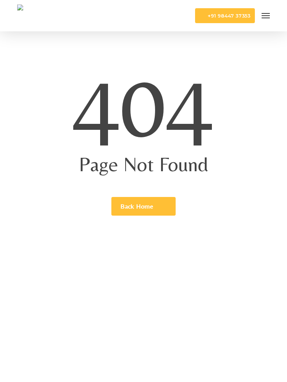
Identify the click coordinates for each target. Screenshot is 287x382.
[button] (266, 15)
